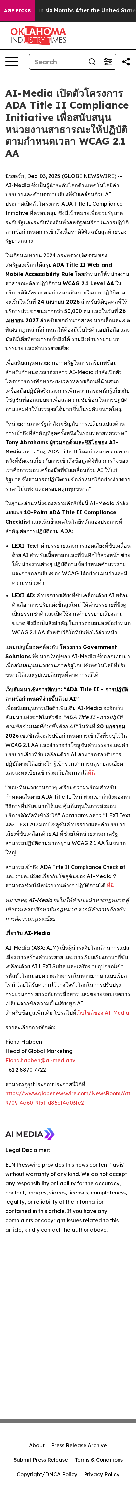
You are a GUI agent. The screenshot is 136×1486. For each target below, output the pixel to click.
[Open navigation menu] (11, 61)
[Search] (92, 61)
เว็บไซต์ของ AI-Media (102, 1012)
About (37, 1445)
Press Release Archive (79, 1445)
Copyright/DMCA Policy (47, 1474)
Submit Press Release (41, 1460)
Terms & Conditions (99, 1460)
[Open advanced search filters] (108, 61)
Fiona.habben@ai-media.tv (40, 1060)
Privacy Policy (101, 1474)
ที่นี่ (91, 773)
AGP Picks (17, 11)
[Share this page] (126, 61)
